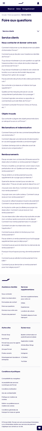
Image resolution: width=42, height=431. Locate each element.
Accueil (4, 15)
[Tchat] (39, 428)
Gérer (18, 9)
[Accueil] (21, 3)
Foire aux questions (14, 15)
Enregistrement (28, 9)
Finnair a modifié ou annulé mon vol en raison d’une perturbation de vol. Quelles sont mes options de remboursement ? (21, 168)
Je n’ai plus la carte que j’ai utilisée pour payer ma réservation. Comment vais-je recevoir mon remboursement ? (19, 210)
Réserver (11, 9)
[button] (4, 3)
